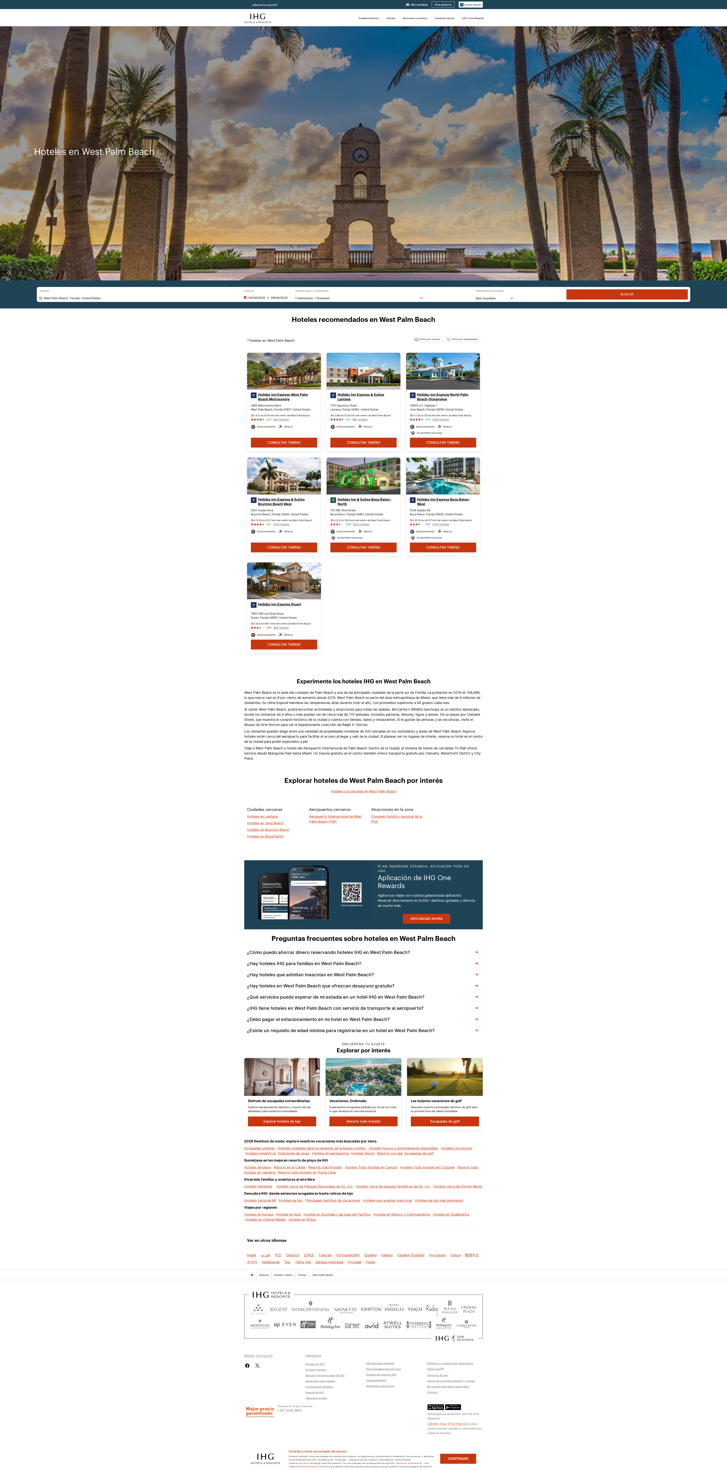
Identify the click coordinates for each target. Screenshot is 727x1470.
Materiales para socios (380, 1386)
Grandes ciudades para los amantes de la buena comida (321, 1148)
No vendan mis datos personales (448, 1386)
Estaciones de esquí (293, 1153)
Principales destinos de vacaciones (332, 1200)
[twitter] (257, 1365)
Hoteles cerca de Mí (260, 1200)
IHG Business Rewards (380, 1363)
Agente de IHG (314, 1392)
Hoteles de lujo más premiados (439, 1200)
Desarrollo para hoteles (320, 1381)
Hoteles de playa (257, 1167)
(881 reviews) (360, 419)
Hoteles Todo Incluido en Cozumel (427, 1167)
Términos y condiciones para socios (450, 1363)
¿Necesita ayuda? (265, 4)
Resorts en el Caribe (289, 1167)
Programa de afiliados (319, 1386)
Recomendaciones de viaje (383, 1369)
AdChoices (434, 1369)
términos (304, 1463)
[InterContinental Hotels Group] (257, 18)
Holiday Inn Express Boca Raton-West (443, 502)
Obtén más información (447, 1423)
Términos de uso (437, 1375)
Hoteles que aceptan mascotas (387, 1200)
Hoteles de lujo (291, 1200)
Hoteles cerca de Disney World (457, 1186)
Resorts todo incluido (325, 1167)
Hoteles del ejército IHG (381, 1374)
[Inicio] (252, 1275)
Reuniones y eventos (415, 18)
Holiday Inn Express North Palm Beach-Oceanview (442, 397)
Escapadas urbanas (259, 1148)
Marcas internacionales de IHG (325, 1375)
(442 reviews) (281, 419)
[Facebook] (248, 1365)
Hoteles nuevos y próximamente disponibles (403, 1148)
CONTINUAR (458, 1458)
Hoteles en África (302, 1220)
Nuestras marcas (444, 18)
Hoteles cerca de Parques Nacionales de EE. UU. (314, 1186)
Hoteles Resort (363, 1153)
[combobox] (140, 298)
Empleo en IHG (314, 1364)
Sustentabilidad (376, 1380)
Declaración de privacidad (313, 1466)
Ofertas (390, 18)
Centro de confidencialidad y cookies (451, 1381)
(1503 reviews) (361, 524)
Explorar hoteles (315, 1369)
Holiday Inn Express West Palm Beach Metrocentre (283, 397)
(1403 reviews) (440, 524)
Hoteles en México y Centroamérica (401, 1214)
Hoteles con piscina (456, 1148)
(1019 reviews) (281, 524)
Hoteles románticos (260, 1153)
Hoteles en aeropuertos (330, 1153)
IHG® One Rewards (473, 18)
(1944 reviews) (440, 419)
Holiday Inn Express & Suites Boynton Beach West (281, 502)
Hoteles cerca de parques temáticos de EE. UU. (393, 1186)
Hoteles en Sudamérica (451, 1214)
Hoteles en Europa (258, 1214)
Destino (44, 291)
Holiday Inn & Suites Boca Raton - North (365, 502)
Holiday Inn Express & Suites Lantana (361, 397)
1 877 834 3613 (290, 1410)
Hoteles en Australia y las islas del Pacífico (337, 1214)
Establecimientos (369, 18)
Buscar (627, 294)
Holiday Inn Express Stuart (279, 604)
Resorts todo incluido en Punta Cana (307, 1172)
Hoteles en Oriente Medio (265, 1220)
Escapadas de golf (419, 1153)
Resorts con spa (390, 1153)
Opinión (432, 1392)
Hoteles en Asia (288, 1214)
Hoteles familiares (258, 1186)
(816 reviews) (281, 627)
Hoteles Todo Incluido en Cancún (371, 1167)
